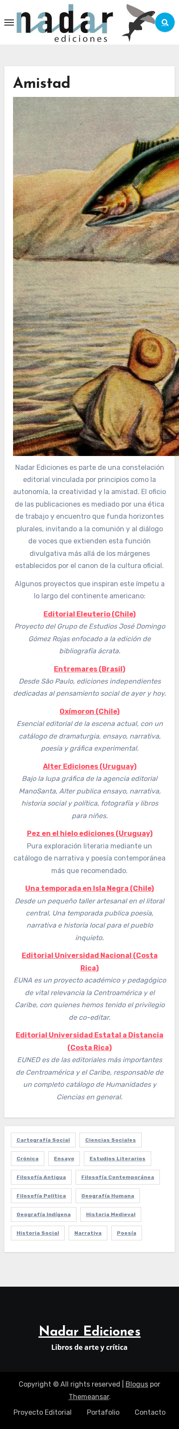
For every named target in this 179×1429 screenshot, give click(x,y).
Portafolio (103, 1412)
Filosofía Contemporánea (117, 1177)
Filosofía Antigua (41, 1177)
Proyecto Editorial (42, 1412)
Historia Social (38, 1233)
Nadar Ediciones (90, 1332)
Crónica (28, 1159)
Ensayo (64, 1159)
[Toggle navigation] (9, 22)
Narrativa (88, 1233)
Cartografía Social (43, 1140)
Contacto (150, 1412)
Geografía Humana (107, 1196)
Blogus (137, 1384)
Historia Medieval (111, 1214)
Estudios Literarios (118, 1159)
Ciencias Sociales (110, 1140)
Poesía (126, 1233)
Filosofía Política (41, 1196)
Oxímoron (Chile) (89, 711)
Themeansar (89, 1397)
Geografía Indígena (44, 1214)
